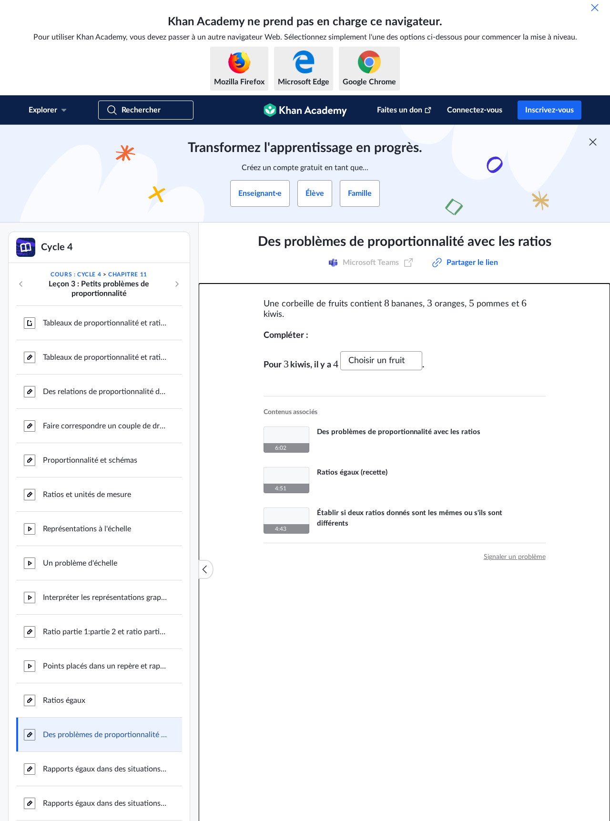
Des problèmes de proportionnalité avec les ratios (105, 735)
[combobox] (381, 357)
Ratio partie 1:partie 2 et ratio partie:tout (105, 632)
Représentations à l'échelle (87, 529)
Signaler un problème (515, 553)
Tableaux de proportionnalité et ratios (105, 323)
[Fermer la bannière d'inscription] (592, 142)
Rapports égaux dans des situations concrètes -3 (105, 803)
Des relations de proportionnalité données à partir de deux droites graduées (105, 391)
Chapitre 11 (127, 274)
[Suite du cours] (177, 284)
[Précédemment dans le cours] (21, 284)
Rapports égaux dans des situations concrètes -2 (105, 769)
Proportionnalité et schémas (90, 460)
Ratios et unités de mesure (87, 494)
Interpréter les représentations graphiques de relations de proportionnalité (105, 597)
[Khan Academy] (305, 110)
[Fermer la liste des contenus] (206, 569)
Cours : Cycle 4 (76, 274)
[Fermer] (594, 7)
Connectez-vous (474, 110)
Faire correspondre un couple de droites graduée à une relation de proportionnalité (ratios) (105, 426)
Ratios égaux (64, 700)
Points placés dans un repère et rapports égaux (105, 666)
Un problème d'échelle (80, 563)
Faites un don (399, 110)
